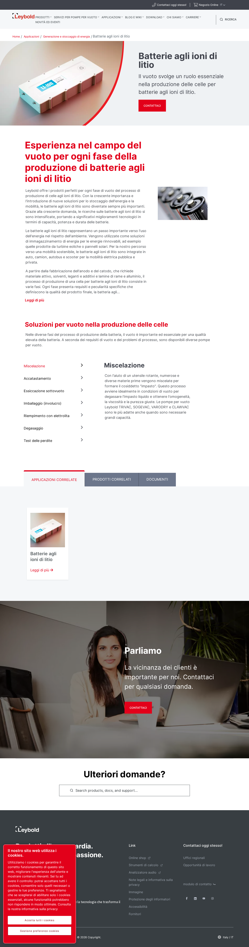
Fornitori (135, 914)
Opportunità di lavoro (199, 865)
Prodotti (42, 17)
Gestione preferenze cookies (39, 930)
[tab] (54, 366)
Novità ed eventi (47, 22)
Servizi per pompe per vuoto (75, 17)
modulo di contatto (197, 884)
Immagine (136, 892)
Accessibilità (138, 907)
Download (154, 17)
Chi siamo (174, 17)
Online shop (137, 858)
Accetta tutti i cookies (39, 920)
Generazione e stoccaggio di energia (66, 36)
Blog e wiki (133, 17)
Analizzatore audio (142, 872)
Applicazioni (111, 17)
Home (16, 36)
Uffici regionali (194, 858)
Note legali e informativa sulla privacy (151, 882)
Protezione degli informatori (149, 899)
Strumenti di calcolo (143, 865)
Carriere (192, 17)
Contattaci (152, 105)
